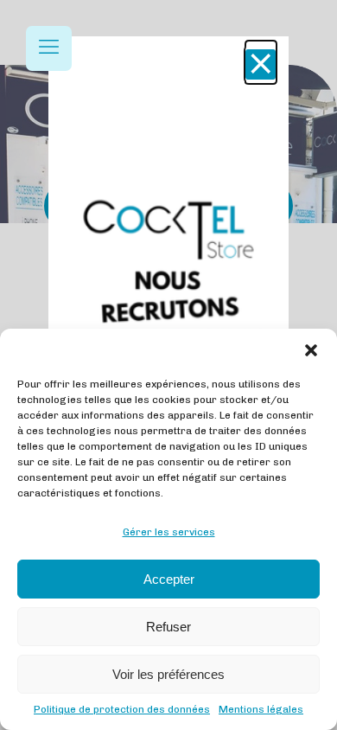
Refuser (168, 626)
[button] (311, 350)
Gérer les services (169, 532)
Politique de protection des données (122, 709)
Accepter (168, 579)
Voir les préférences (168, 674)
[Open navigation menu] (49, 48)
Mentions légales (261, 709)
